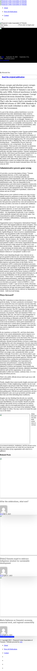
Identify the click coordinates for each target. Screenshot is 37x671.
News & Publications (10, 11)
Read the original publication (13, 77)
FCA (3, 57)
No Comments (4, 60)
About (6, 8)
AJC (21, 642)
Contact (6, 15)
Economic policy (10, 58)
